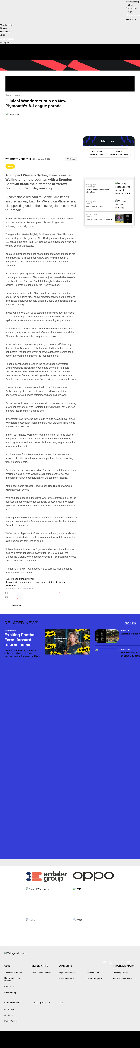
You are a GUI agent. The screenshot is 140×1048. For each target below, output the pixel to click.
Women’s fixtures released (95, 207)
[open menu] (2, 22)
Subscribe (16, 605)
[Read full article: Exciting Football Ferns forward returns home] (123, 188)
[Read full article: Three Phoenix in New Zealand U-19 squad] (123, 218)
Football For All (92, 972)
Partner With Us (11, 1021)
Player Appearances (67, 972)
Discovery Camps (120, 972)
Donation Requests (94, 978)
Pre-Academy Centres (122, 978)
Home (8, 95)
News (17, 95)
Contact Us (9, 987)
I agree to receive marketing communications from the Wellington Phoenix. (39, 597)
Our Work (8, 1015)
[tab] (97, 153)
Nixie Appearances (67, 978)
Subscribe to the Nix (13, 972)
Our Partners (10, 1009)
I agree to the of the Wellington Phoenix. (34, 592)
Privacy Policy (28, 592)
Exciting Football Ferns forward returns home (20, 640)
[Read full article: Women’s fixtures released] (123, 204)
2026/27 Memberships (41, 972)
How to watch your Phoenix (12, 979)
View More (130, 623)
